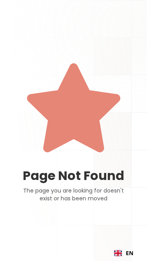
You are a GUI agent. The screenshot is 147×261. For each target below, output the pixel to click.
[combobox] (123, 253)
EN (129, 253)
